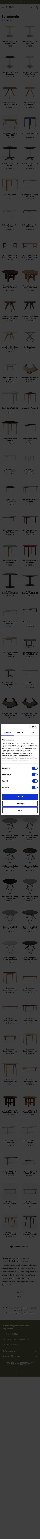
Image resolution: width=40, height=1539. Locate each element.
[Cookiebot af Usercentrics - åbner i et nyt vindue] (29, 727)
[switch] (35, 774)
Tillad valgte (20, 804)
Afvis (20, 810)
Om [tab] (33, 733)
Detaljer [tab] (20, 733)
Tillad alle (20, 797)
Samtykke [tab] (7, 733)
